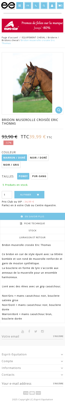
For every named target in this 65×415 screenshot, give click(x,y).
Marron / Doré (14, 157)
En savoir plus (34, 216)
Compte (7, 361)
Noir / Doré (38, 157)
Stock (33, 230)
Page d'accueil (10, 37)
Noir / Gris (11, 164)
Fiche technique (34, 223)
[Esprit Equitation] (8, 5)
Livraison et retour (32, 237)
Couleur (9, 152)
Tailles (8, 176)
